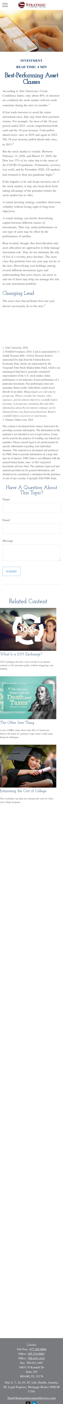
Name (6, 499)
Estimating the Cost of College (23, 791)
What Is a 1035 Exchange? (21, 654)
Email (6, 520)
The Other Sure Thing (17, 723)
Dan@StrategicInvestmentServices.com (32, 1398)
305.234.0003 (36, 1354)
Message (8, 541)
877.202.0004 (38, 1349)
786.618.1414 (36, 1358)
